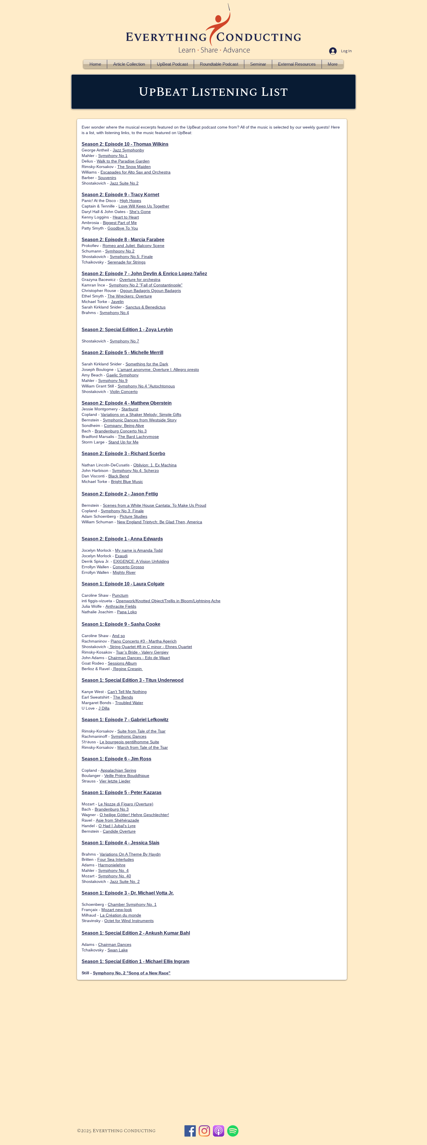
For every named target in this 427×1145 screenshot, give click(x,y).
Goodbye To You (122, 228)
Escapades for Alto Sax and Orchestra (136, 172)
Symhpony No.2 (119, 251)
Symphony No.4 (114, 312)
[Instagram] (204, 1131)
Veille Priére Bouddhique (126, 775)
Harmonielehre (111, 865)
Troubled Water (129, 702)
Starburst (129, 409)
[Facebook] (190, 1131)
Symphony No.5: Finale (131, 256)
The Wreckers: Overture (129, 296)
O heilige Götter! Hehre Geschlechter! (134, 814)
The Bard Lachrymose (138, 436)
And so (118, 635)
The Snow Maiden (134, 166)
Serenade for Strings (126, 262)
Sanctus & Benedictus (145, 307)
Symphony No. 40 (114, 876)
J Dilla (104, 708)
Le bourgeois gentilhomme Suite (129, 742)
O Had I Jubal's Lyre (117, 825)
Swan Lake (117, 950)
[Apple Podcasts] (218, 1131)
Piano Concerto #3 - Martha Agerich (144, 641)
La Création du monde (120, 915)
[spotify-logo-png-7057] (232, 1131)
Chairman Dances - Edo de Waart (139, 657)
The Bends (123, 697)
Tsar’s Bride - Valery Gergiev (142, 652)
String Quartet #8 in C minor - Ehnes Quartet (150, 646)
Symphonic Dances (128, 736)
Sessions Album (122, 663)
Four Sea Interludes (115, 859)
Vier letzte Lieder (114, 781)
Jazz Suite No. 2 (125, 881)
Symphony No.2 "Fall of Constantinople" (145, 285)
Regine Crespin (127, 668)
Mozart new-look (116, 909)
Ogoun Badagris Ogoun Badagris (150, 290)
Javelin (117, 301)
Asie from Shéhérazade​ (117, 820)
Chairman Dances (114, 944)
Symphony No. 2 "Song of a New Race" (132, 973)
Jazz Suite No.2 (124, 183)
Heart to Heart (126, 217)
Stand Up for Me (123, 442)
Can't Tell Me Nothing (127, 691)
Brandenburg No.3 (112, 809)
